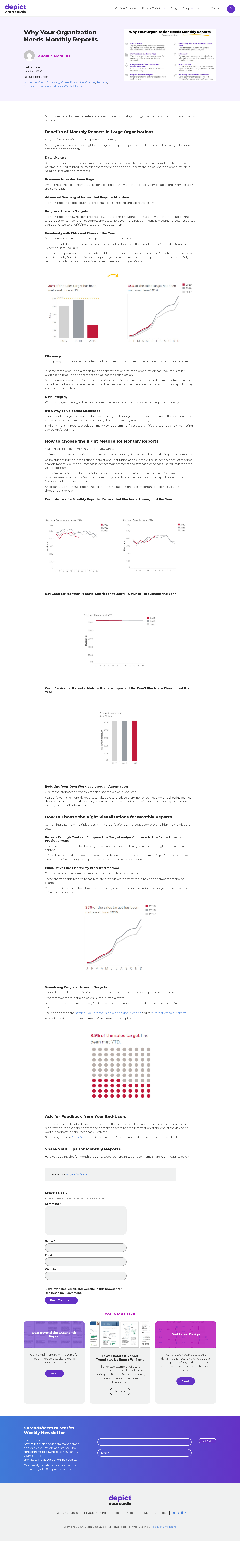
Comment (53, 1203)
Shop (186, 8)
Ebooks (188, 20)
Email (50, 1255)
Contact (216, 8)
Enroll (54, 1373)
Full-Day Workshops (155, 14)
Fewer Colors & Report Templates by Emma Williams (120, 1358)
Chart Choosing (49, 82)
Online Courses (125, 8)
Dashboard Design (185, 1334)
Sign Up (207, 1440)
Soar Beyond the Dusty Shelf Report (54, 1334)
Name (50, 1241)
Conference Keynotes (156, 20)
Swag (129, 1512)
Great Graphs (81, 1137)
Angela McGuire (54, 56)
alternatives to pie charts (169, 1013)
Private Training (153, 8)
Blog (174, 8)
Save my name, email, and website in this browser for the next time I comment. (84, 1291)
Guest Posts (69, 82)
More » (120, 1391)
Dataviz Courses (67, 1512)
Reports (101, 82)
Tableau (57, 86)
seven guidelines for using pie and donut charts (108, 1013)
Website (51, 1269)
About (201, 8)
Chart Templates (194, 26)
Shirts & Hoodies (194, 14)
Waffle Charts (73, 86)
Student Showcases (37, 86)
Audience (30, 82)
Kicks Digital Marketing (163, 1526)
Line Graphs (87, 82)
